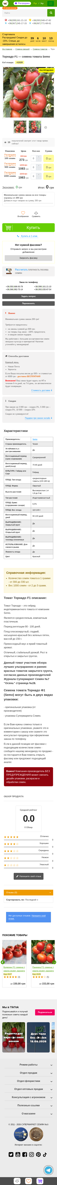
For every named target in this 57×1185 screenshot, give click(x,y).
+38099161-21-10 (17, 20)
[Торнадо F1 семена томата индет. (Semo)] (20, 126)
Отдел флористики (28, 1081)
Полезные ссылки (28, 1105)
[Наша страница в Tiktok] (45, 1154)
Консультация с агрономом (28, 1097)
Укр (41, 3)
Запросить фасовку (28, 258)
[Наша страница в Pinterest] (38, 1154)
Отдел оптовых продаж (28, 1089)
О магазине (28, 1113)
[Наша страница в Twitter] (11, 1154)
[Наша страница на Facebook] (24, 1154)
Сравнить (36, 216)
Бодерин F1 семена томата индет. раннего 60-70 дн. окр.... (14, 970)
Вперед (45, 127)
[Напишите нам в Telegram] (48, 1170)
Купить (33, 227)
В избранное (23, 216)
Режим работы (29, 1064)
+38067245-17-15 (17, 23)
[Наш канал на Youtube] (18, 1154)
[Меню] (50, 3)
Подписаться (45, 1012)
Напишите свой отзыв (30, 876)
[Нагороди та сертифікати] (28, 1141)
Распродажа (23, 3)
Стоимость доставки (40, 390)
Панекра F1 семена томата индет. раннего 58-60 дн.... (43, 970)
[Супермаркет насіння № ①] (5, 3)
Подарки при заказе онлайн (37, 418)
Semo (35, 439)
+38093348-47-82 (41, 20)
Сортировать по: (15, 899)
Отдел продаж (28, 1073)
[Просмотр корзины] (39, 1181)
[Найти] (51, 13)
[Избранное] (28, 1181)
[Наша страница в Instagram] (31, 1154)
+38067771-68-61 (41, 23)
